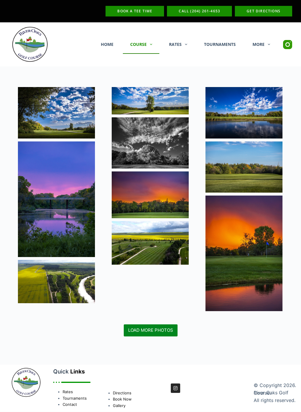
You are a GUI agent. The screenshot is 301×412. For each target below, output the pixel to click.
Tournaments (220, 44)
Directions (122, 393)
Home (107, 44)
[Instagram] (287, 44)
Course (138, 44)
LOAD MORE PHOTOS (150, 330)
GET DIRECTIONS (263, 11)
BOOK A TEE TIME (134, 11)
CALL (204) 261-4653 (199, 11)
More (258, 44)
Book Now (122, 399)
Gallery (119, 405)
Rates (175, 44)
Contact (70, 404)
